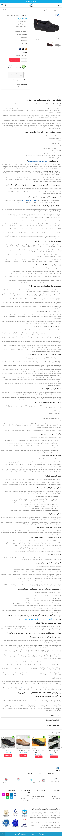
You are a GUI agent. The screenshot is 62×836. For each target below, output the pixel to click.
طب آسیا (59, 672)
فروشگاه (27, 795)
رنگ (26, 47)
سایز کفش (24, 52)
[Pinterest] (7, 794)
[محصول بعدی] (2, 10)
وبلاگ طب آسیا (55, 798)
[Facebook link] (35, 1)
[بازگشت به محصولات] (4, 10)
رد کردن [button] (2, 834)
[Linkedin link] (29, 1)
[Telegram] (11, 797)
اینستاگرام (51, 619)
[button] (59, 26)
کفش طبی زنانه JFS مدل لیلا (8, 750)
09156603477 (24, 43)
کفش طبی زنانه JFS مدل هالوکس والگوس (38, 751)
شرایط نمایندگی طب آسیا (38, 798)
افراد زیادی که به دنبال (53, 171)
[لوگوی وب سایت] (31, 5)
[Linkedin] (11, 794)
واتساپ (43, 619)
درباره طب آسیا (55, 796)
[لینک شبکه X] (33, 1)
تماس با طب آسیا (54, 793)
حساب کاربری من (25, 797)
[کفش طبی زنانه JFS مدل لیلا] (8, 742)
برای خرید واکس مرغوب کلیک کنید (37, 161)
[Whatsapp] (7, 797)
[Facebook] (15, 794)
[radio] (26, 49)
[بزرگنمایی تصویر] (58, 38)
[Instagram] (3, 794)
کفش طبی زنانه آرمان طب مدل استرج (52, 103)
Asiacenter (20, 687)
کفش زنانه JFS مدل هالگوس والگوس (54, 751)
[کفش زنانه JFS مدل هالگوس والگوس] (54, 742)
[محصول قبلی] (6, 10)
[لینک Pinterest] (31, 1)
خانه (60, 10)
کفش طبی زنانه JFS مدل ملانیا (23, 750)
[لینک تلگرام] (27, 1)
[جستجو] (5, 5)
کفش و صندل (54, 10)
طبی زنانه (49, 683)
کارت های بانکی (25, 800)
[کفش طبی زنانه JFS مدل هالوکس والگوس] (39, 742)
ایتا (26, 619)
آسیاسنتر (31, 166)
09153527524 (24, 37)
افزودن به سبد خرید (15, 59)
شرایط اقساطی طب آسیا (38, 796)
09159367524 (24, 40)
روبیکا (31, 619)
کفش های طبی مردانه (41, 683)
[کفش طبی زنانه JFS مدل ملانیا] (23, 742)
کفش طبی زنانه (46, 10)
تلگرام (37, 619)
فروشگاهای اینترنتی (48, 217)
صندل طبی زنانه (33, 200)
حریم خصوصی (40, 793)
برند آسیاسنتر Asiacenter (44, 696)
